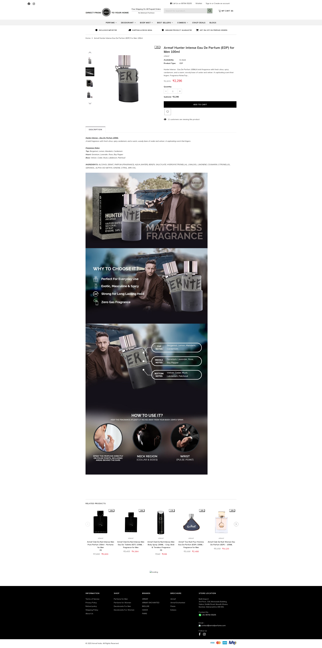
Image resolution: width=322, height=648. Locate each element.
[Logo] (107, 11)
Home (88, 38)
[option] (111, 30)
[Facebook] (199, 634)
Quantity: (168, 87)
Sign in (209, 3)
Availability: (169, 60)
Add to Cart (101, 533)
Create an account (222, 3)
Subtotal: (168, 97)
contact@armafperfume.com (213, 625)
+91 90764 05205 (209, 615)
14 (169, 119)
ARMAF (167, 56)
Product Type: (170, 63)
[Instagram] (204, 634)
